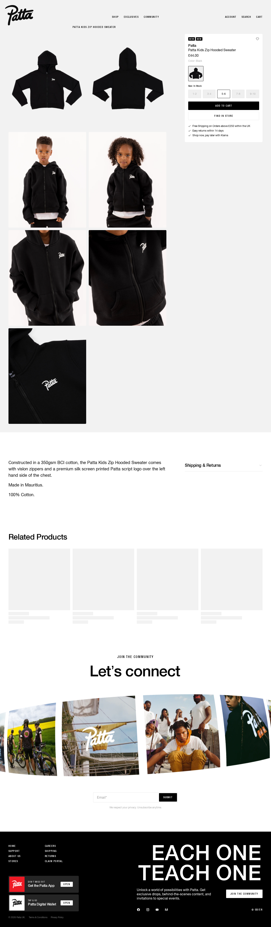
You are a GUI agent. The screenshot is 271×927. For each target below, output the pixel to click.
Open (66, 884)
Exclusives (131, 16)
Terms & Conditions (38, 917)
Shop (115, 16)
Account (230, 16)
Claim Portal (54, 861)
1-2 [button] (195, 93)
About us (14, 856)
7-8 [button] (238, 93)
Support (14, 851)
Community (151, 16)
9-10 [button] (253, 93)
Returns (50, 856)
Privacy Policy (57, 917)
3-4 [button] (209, 93)
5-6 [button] (224, 93)
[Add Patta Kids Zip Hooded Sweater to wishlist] (257, 39)
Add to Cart (223, 105)
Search (246, 16)
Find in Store (223, 115)
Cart (259, 16)
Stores (13, 861)
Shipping (51, 851)
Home (12, 846)
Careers (50, 846)
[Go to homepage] (19, 15)
